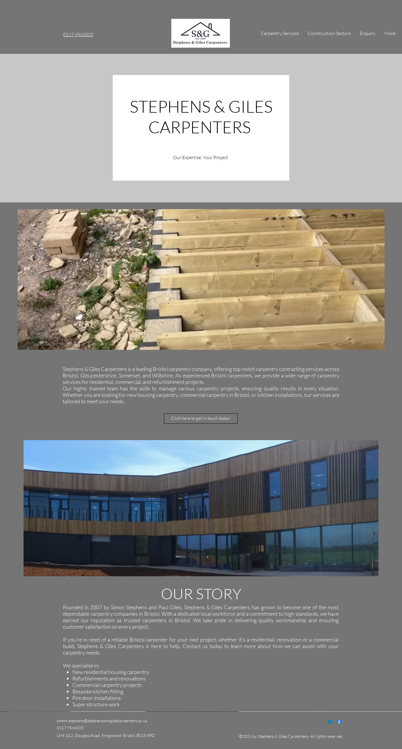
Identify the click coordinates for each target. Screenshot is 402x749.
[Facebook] (339, 722)
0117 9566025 (78, 34)
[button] (201, 279)
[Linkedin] (330, 722)
